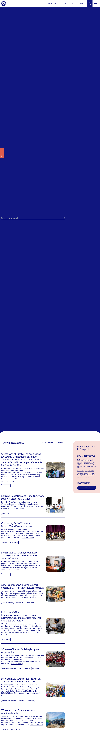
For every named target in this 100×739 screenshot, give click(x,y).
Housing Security (30, 602)
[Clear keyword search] (64, 218)
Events (72, 4)
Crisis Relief (5, 729)
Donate (81, 4)
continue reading (7, 481)
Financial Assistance (7, 602)
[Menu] (95, 3)
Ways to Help (52, 4)
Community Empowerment (9, 669)
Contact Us (87, 488)
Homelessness (6, 486)
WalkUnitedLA (5, 513)
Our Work (63, 4)
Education (5, 542)
